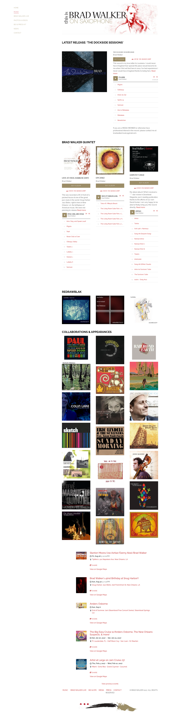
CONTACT (118, 690)
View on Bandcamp (142, 59)
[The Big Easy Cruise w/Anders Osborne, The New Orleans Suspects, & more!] (81, 641)
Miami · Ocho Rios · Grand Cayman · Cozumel (109, 667)
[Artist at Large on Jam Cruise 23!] (81, 669)
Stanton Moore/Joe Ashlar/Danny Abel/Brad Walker (118, 552)
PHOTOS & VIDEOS (21, 20)
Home (16, 8)
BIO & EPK (93, 690)
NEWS (16, 29)
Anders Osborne (99, 603)
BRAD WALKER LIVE (21, 16)
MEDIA (101, 690)
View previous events (110, 684)
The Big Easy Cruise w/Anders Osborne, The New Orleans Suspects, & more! (121, 633)
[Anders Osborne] (81, 608)
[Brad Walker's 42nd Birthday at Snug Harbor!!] (81, 593)
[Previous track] (154, 77)
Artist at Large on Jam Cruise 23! (107, 660)
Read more (81, 210)
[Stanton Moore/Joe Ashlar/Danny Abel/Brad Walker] (81, 559)
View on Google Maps (98, 569)
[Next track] (157, 77)
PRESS (108, 690)
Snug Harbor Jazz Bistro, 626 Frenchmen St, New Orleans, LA (116, 585)
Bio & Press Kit (20, 24)
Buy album (119, 59)
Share (94, 565)
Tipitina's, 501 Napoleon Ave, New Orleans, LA (110, 559)
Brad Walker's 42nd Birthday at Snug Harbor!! (114, 578)
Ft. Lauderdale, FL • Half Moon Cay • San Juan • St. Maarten (115, 641)
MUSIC (16, 12)
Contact (17, 33)
